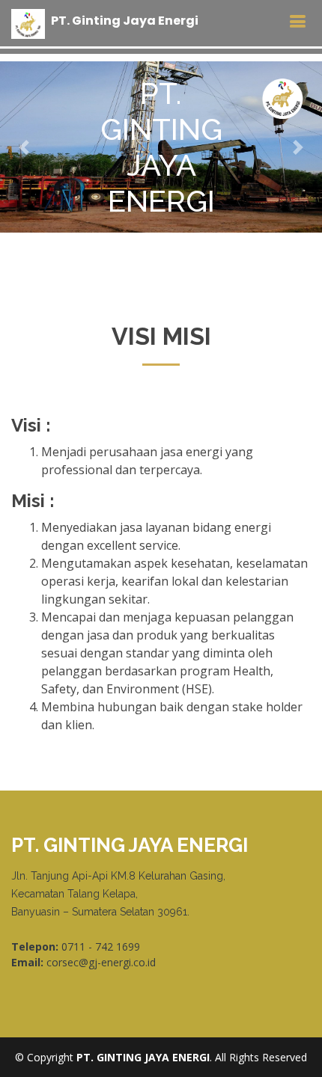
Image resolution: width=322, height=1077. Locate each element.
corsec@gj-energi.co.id (101, 962)
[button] (24, 147)
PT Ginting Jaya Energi (124, 20)
